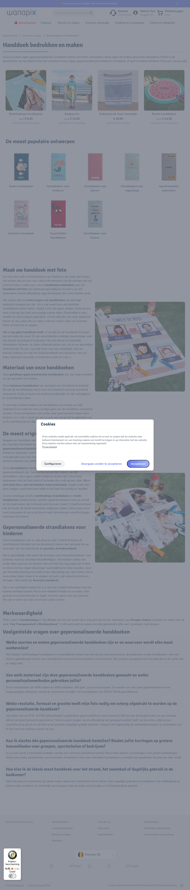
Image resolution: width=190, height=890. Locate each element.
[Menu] (19, 850)
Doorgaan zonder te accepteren (101, 464)
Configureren (52, 464)
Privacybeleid (49, 447)
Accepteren (138, 464)
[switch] (12, 876)
